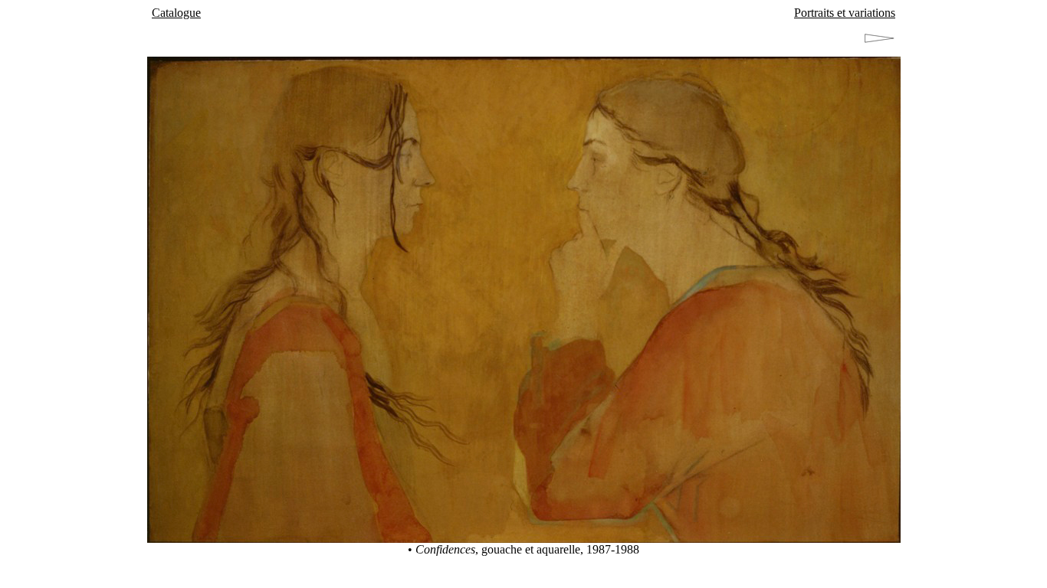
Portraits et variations (844, 12)
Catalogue (176, 12)
